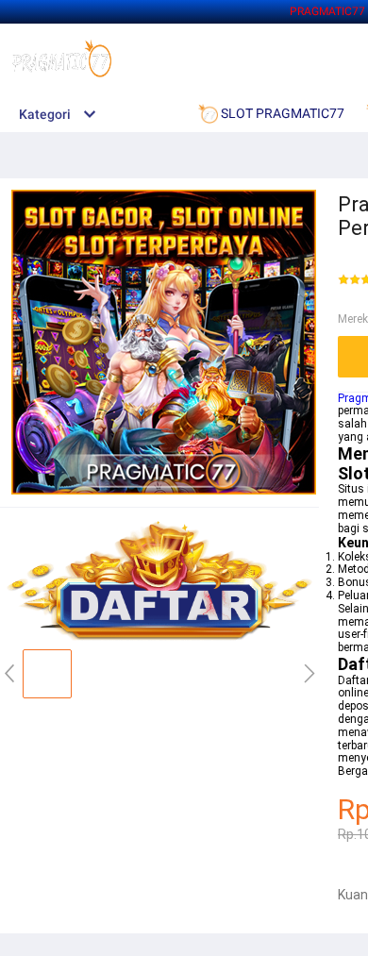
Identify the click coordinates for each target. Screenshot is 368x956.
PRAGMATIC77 (327, 11)
